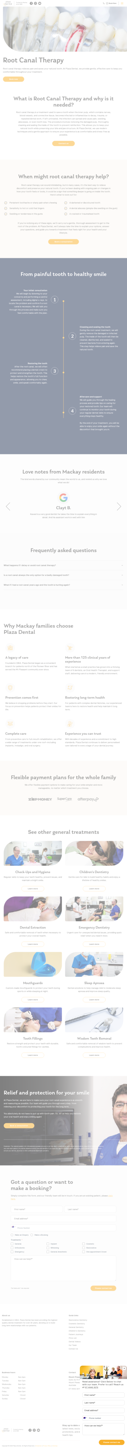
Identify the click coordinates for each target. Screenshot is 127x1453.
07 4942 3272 (91, 1387)
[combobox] (85, 1417)
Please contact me (111, 1442)
